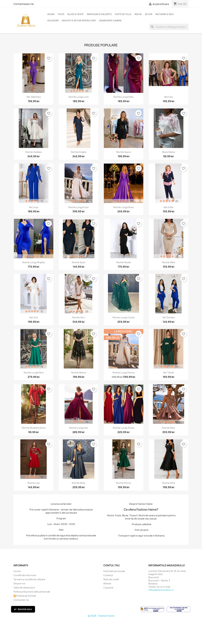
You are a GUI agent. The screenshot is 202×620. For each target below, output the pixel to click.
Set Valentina (34, 96)
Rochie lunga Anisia (123, 427)
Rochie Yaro (78, 317)
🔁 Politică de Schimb (24, 595)
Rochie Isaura (123, 151)
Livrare (17, 571)
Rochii (138, 14)
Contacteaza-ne (23, 4)
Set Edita (168, 207)
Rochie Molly (78, 482)
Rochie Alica (168, 427)
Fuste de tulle (123, 14)
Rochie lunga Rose (123, 207)
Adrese (107, 583)
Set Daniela (168, 317)
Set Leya (33, 207)
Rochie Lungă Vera (34, 372)
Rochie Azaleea (33, 151)
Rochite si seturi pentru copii (79, 20)
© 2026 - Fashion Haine (101, 615)
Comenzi (108, 575)
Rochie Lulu (33, 482)
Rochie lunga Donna (124, 372)
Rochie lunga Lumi (79, 96)
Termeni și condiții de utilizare (29, 579)
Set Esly (168, 96)
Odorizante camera (110, 20)
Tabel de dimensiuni (24, 587)
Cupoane (108, 587)
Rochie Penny (123, 482)
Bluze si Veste (76, 14)
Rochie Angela (78, 151)
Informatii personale (114, 571)
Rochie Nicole (123, 262)
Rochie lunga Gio (78, 427)
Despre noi (19, 583)
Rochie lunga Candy (124, 317)
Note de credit (111, 579)
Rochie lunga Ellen (123, 96)
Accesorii (53, 20)
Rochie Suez (78, 262)
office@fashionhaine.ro (161, 589)
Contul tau (111, 565)
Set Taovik (168, 372)
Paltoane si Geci (164, 14)
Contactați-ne (21, 599)
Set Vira (33, 317)
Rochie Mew (168, 262)
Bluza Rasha (168, 151)
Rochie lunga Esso (78, 207)
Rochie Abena (78, 372)
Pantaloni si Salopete (99, 14)
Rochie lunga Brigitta (33, 262)
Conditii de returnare (24, 575)
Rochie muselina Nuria (33, 427)
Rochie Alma (168, 482)
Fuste (61, 14)
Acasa (51, 14)
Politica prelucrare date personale (31, 591)
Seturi (148, 14)
